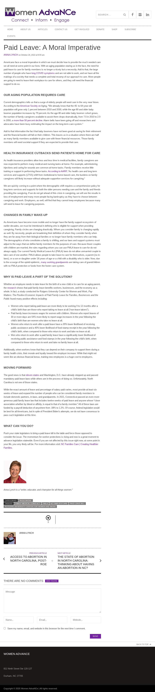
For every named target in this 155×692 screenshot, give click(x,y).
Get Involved (82, 29)
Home (10, 29)
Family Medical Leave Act (27, 503)
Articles (43, 29)
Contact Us (61, 29)
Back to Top (142, 644)
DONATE (100, 29)
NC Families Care (59, 503)
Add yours (51, 581)
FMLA (45, 503)
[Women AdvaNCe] (41, 14)
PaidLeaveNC (26, 500)
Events (11, 36)
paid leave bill (77, 503)
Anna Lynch (11, 54)
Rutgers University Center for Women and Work (30, 506)
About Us (25, 29)
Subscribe (130, 29)
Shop (114, 29)
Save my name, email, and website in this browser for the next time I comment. (46, 628)
